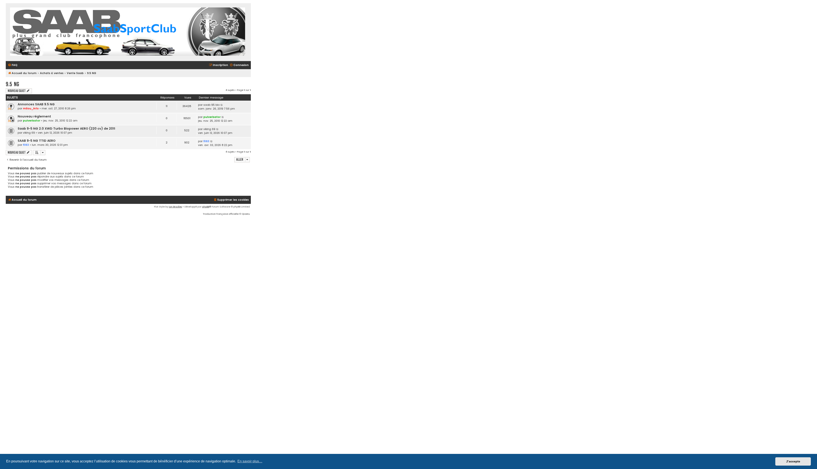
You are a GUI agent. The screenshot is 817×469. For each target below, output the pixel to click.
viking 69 (29, 132)
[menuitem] (12, 65)
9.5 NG (12, 84)
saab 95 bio (211, 105)
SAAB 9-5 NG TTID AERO (37, 141)
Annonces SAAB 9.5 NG (36, 104)
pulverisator (31, 120)
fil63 (26, 145)
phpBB (205, 206)
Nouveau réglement (34, 116)
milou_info (31, 108)
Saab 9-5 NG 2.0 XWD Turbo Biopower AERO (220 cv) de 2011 (66, 128)
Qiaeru (246, 214)
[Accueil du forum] (127, 32)
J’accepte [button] (793, 461)
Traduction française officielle (221, 214)
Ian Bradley (175, 206)
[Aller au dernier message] (221, 105)
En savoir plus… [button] (249, 461)
